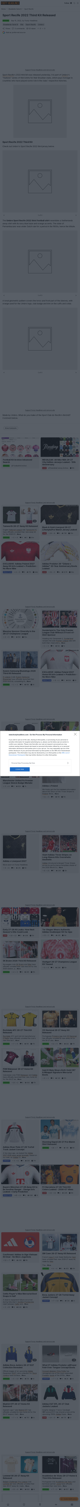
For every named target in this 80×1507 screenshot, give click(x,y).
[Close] (76, 735)
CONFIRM (20, 769)
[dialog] (40, 753)
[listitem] (40, 763)
